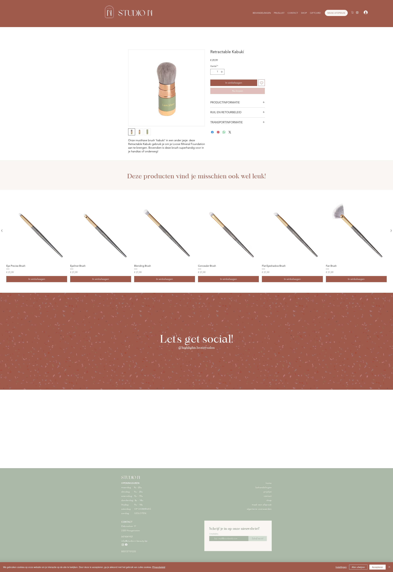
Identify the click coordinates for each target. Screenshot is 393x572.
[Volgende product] (391, 230)
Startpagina (134, 38)
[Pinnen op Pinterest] (218, 132)
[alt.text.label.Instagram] (357, 12)
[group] (196, 241)
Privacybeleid (158, 567)
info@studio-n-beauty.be (134, 525)
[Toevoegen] (261, 83)
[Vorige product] (2, 230)
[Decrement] (213, 71)
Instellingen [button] (341, 567)
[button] (352, 12)
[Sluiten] (389, 567)
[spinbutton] (217, 71)
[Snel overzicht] (36, 230)
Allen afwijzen (358, 567)
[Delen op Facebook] (212, 132)
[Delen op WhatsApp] (224, 132)
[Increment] (222, 71)
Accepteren (377, 567)
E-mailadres (214, 518)
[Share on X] (230, 132)
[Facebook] (126, 529)
